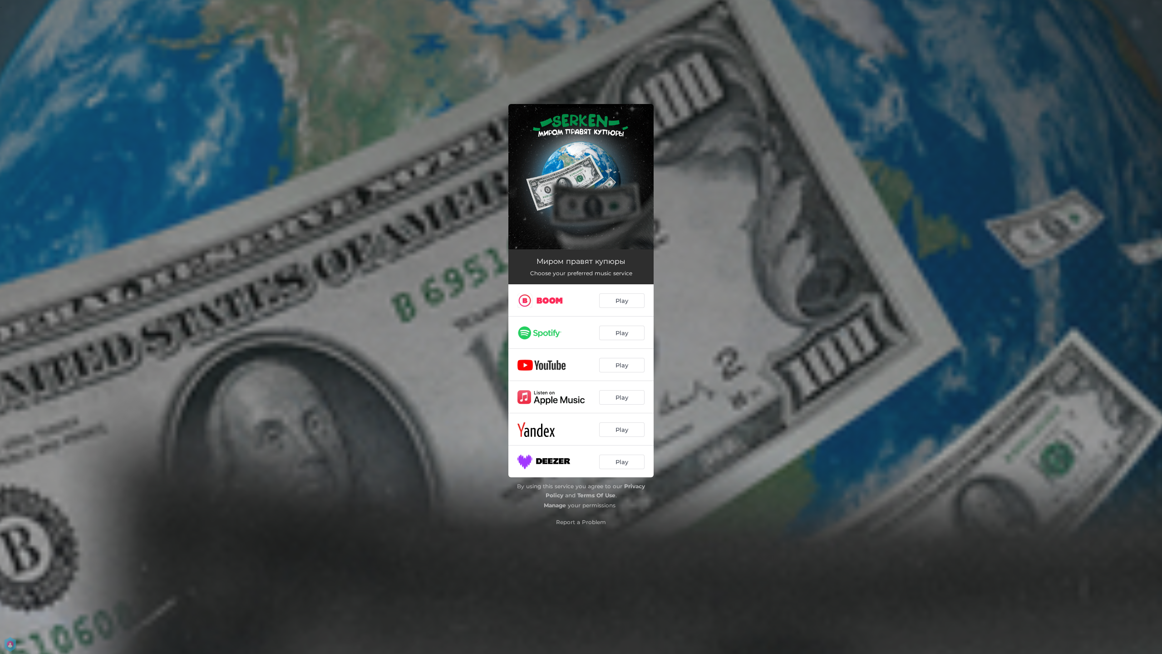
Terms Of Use (596, 495)
